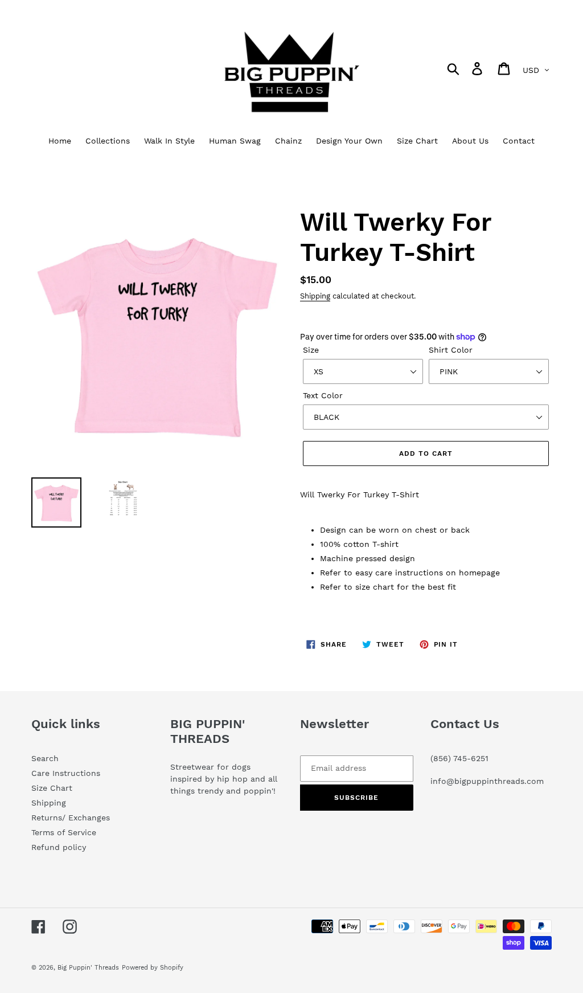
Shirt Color (451, 349)
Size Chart (51, 787)
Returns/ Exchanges (70, 817)
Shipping (315, 296)
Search (45, 758)
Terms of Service (63, 832)
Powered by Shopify (152, 967)
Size (311, 349)
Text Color (323, 395)
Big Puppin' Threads (88, 967)
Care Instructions (65, 773)
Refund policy (58, 847)
